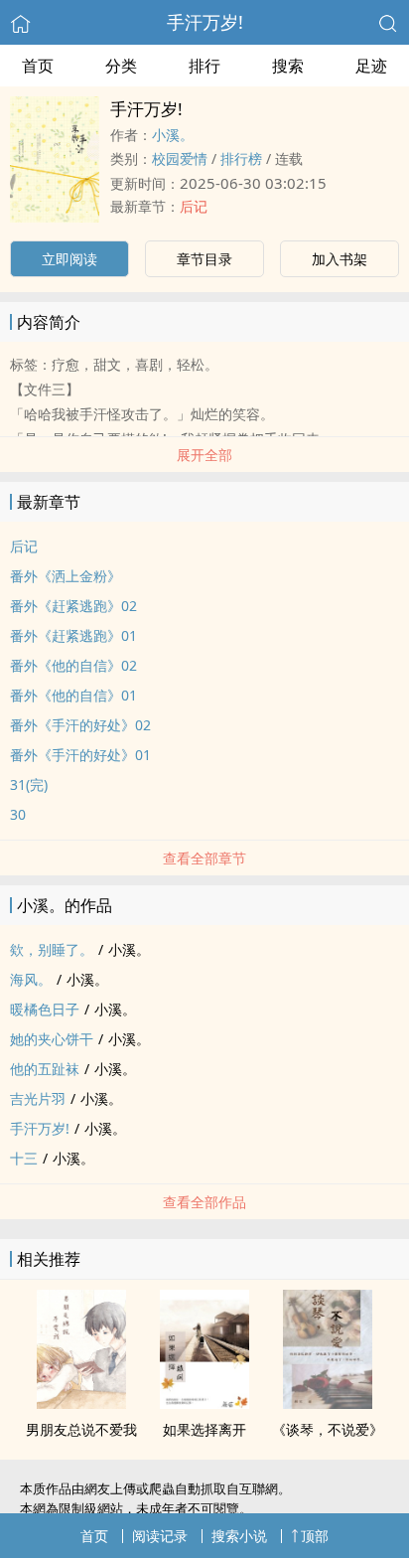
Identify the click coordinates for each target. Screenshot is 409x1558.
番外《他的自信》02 (73, 665)
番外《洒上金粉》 (65, 575)
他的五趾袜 (44, 1068)
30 (18, 814)
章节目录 (204, 258)
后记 (193, 206)
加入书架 (339, 258)
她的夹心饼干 (51, 1038)
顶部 (315, 1535)
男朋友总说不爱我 (81, 1429)
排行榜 (241, 158)
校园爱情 (179, 158)
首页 (38, 66)
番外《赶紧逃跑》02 (73, 605)
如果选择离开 (204, 1429)
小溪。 (173, 134)
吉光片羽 (38, 1098)
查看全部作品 (204, 1201)
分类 (121, 66)
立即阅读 (69, 258)
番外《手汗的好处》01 (80, 754)
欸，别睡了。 (51, 949)
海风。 (31, 979)
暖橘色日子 (44, 1009)
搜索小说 (239, 1535)
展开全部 (204, 454)
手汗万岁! (205, 22)
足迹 (371, 66)
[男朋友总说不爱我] (81, 1403)
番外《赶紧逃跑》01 (73, 635)
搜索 (288, 66)
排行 (204, 66)
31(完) (29, 784)
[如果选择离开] (204, 1403)
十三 (24, 1158)
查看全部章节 (204, 858)
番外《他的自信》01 (73, 695)
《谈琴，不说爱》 (327, 1429)
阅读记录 (160, 1535)
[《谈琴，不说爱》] (327, 1403)
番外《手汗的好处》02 (80, 724)
